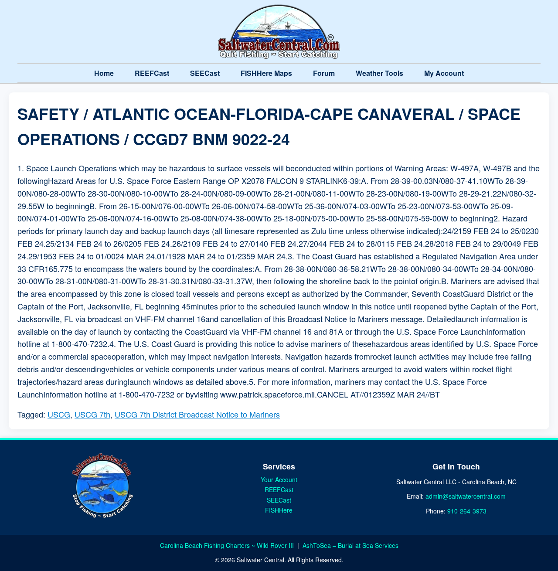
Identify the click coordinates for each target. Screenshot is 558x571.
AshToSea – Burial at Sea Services (350, 545)
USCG (59, 414)
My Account (444, 73)
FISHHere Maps (266, 73)
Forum (324, 73)
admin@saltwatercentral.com (465, 496)
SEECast (205, 73)
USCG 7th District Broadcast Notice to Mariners (197, 414)
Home (104, 73)
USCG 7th (92, 414)
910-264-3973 (467, 510)
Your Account (279, 479)
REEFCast (152, 73)
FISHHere (279, 510)
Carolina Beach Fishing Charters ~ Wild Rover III (228, 545)
